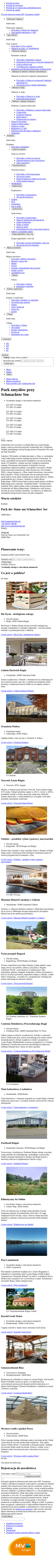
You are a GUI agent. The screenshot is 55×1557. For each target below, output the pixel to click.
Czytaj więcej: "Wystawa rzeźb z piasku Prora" (20, 1456)
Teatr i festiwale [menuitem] (17, 307)
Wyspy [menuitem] (14, 266)
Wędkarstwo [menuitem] (16, 183)
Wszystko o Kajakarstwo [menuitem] (26, 195)
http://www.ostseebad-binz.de (13, 526)
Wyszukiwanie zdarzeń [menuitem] (20, 302)
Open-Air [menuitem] (15, 309)
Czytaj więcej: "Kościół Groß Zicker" (16, 1332)
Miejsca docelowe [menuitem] (13, 248)
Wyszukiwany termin (11, 361)
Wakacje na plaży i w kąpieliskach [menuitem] (25, 48)
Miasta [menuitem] (14, 263)
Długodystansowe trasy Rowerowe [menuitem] (30, 160)
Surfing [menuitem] (14, 199)
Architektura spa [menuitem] (18, 273)
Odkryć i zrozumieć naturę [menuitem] (22, 231)
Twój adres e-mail (9, 1474)
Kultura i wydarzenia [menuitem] (14, 289)
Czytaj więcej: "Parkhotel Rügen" (14, 1163)
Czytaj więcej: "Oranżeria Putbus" (15, 742)
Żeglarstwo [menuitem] (15, 204)
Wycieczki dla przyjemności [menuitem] (27, 245)
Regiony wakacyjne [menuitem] (19, 261)
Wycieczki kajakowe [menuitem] (24, 197)
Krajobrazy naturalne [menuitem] (24, 286)
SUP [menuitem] (13, 202)
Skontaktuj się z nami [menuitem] (20, 334)
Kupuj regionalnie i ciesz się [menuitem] (22, 234)
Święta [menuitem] (14, 311)
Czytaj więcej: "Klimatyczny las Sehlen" (17, 1224)
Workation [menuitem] (15, 133)
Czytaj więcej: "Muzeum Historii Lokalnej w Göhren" (23, 918)
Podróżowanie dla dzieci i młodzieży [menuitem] (26, 131)
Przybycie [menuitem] (15, 332)
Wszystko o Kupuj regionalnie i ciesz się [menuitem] (32, 243)
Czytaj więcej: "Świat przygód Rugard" (17, 983)
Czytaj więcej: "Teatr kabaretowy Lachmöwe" (19, 1107)
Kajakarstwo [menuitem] (16, 186)
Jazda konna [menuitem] (17, 209)
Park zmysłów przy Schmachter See (20, 383)
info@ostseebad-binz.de (10, 521)
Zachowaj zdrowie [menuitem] (23, 115)
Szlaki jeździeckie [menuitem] (23, 222)
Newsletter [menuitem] (15, 327)
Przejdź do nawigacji (14, 5)
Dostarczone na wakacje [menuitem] (26, 119)
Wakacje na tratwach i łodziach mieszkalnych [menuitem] (29, 72)
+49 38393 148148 (8, 524)
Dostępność (11, 1530)
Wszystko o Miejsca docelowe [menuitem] (23, 259)
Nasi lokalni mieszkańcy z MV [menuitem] (23, 32)
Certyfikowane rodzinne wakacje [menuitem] (29, 67)
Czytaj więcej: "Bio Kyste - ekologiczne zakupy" (21, 634)
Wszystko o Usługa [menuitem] (19, 325)
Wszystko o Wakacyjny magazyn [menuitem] (24, 30)
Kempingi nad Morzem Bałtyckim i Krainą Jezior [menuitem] (31, 69)
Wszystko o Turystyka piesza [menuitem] (28, 174)
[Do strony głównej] (20, 14)
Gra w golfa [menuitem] (16, 206)
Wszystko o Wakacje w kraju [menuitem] (28, 96)
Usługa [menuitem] (9, 314)
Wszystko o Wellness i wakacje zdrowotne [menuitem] (33, 110)
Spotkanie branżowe (14, 1523)
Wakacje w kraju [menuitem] (18, 88)
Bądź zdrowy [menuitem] (21, 117)
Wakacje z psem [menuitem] (17, 126)
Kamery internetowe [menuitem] (19, 330)
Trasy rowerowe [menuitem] (23, 163)
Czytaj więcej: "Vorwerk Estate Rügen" (17, 803)
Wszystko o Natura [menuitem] (24, 284)
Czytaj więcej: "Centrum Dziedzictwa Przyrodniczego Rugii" (26, 1051)
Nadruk (9, 1528)
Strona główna (12, 379)
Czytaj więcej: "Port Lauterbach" (14, 1285)
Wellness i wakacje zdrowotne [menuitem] (23, 101)
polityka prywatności (24, 1509)
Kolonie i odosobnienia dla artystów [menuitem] (25, 268)
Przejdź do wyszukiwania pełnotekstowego (23, 8)
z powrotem (6, 339)
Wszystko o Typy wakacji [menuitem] (21, 46)
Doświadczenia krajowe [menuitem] (26, 99)
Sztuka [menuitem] (14, 305)
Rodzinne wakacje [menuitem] (19, 51)
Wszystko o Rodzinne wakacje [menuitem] (28, 60)
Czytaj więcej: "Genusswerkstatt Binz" (16, 1393)
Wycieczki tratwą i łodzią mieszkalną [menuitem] (31, 85)
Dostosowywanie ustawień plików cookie (23, 1533)
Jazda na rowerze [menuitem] (18, 149)
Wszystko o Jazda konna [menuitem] (26, 218)
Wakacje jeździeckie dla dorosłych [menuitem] (30, 220)
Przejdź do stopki (13, 10)
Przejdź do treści (12, 3)
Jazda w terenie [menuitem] (22, 224)
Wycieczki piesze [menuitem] (23, 176)
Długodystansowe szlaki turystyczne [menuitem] (31, 179)
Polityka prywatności (14, 1526)
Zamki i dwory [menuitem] (17, 270)
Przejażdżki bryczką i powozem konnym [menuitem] (32, 229)
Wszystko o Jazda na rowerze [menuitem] (28, 158)
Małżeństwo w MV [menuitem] (19, 128)
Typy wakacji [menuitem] (12, 35)
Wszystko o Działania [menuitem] (20, 147)
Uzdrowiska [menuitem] (21, 112)
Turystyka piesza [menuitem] (18, 165)
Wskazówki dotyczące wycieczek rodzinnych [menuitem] (34, 62)
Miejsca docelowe (13, 381)
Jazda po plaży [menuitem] (22, 227)
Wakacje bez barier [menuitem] (19, 122)
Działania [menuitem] (10, 136)
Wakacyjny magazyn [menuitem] (15, 19)
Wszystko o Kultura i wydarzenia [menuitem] (24, 300)
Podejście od (6, 559)
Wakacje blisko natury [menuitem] (20, 124)
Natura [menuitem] (14, 275)
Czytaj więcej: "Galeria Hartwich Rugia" (17, 691)
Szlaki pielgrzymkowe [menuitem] (25, 181)
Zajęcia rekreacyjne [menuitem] (24, 64)
